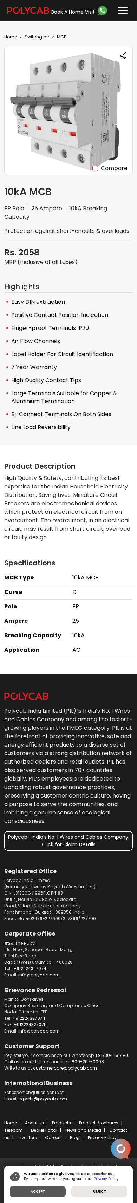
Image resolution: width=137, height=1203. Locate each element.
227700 (88, 918)
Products (61, 1123)
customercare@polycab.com (65, 1068)
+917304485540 (112, 1055)
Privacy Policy (102, 1138)
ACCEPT (38, 1191)
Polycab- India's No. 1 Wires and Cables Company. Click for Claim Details (68, 841)
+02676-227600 (43, 918)
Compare (114, 168)
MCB (62, 37)
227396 (70, 918)
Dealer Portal (44, 1130)
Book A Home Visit (73, 12)
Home (10, 37)
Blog (75, 1138)
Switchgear (37, 37)
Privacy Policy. (106, 1178)
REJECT (99, 1191)
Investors (27, 1138)
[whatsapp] (103, 10)
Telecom (13, 1130)
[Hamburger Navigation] (121, 9)
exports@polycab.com (42, 1099)
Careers (53, 1138)
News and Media (83, 1130)
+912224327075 (30, 1025)
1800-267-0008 (87, 1062)
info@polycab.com (39, 975)
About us (34, 1123)
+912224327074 (29, 969)
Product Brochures (98, 1123)
